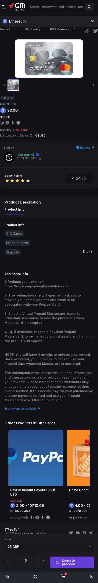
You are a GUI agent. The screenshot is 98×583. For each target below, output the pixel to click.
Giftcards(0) (25, 154)
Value (7, 539)
